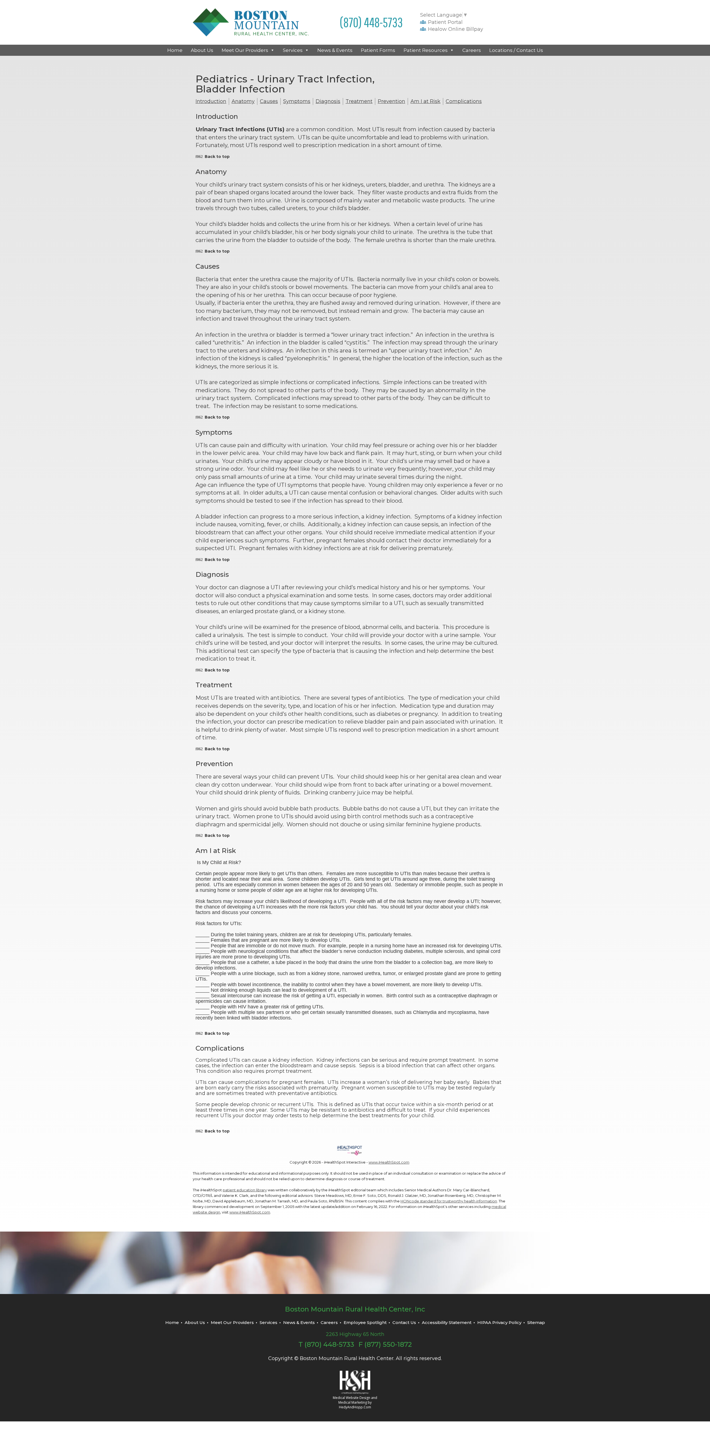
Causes (269, 101)
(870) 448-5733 (371, 22)
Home (174, 50)
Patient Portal (445, 22)
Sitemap (536, 1322)
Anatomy (243, 101)
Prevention (391, 101)
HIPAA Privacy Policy (499, 1322)
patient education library (245, 1190)
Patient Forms (378, 50)
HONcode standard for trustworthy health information (448, 1201)
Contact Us (404, 1322)
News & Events (335, 50)
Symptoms (296, 101)
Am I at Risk (425, 101)
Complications (464, 101)
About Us (202, 50)
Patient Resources (426, 50)
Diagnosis (328, 101)
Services (293, 50)
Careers (471, 50)
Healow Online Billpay (455, 29)
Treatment (359, 101)
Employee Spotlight (365, 1322)
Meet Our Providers (245, 50)
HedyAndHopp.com (355, 1407)
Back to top (217, 156)
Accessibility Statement (446, 1322)
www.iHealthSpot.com (389, 1162)
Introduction (211, 101)
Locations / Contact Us (516, 50)
